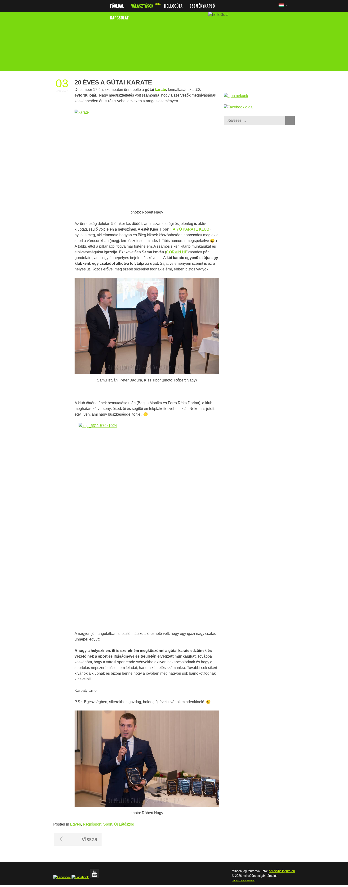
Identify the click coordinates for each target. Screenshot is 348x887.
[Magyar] (281, 7)
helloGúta (173, 6)
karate (160, 90)
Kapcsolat (119, 18)
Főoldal (117, 6)
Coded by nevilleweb (243, 880)
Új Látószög (124, 824)
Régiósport (92, 824)
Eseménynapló (202, 6)
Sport (107, 824)
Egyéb (75, 824)
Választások (142, 6)
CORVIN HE (176, 252)
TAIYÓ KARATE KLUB (190, 229)
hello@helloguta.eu (282, 871)
